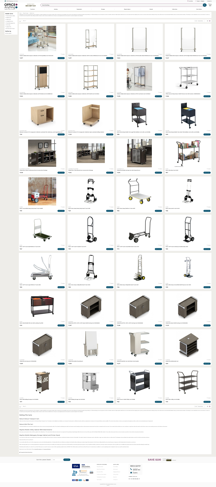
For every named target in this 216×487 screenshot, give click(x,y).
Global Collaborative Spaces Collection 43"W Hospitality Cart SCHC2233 (36, 55)
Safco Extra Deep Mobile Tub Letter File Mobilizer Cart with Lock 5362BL (182, 132)
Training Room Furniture (101, 476)
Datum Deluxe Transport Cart (29, 419)
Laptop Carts (8, 26)
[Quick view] (42, 51)
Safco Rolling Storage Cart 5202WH (76, 399)
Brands (151, 9)
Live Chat (191, 1)
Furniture (32, 9)
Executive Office (100, 471)
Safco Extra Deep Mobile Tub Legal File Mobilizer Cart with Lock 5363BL (133, 132)
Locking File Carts (9, 21)
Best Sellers (199, 9)
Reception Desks (100, 466)
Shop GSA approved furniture (86, 467)
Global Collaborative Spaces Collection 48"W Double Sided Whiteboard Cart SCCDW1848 (138, 55)
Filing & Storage (25, 13)
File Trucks (8, 24)
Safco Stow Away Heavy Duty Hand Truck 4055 (79, 208)
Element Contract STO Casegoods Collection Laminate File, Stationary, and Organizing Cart (41, 132)
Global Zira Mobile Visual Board (75, 361)
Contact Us (209, 1)
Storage (103, 9)
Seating (55, 9)
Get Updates (67, 459)
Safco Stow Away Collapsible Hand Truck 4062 (79, 284)
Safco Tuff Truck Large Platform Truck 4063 (30, 284)
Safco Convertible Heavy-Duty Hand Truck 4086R (31, 208)
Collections (174, 9)
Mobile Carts (8, 17)
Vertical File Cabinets (38, 449)
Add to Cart (61, 58)
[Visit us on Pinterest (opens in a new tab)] (131, 478)
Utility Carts (8, 19)
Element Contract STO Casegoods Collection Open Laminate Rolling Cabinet (86, 132)
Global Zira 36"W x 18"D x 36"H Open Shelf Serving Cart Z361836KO (84, 323)
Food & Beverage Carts (10, 23)
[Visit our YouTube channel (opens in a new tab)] (133, 478)
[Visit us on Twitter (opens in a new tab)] (139, 478)
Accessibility (115, 466)
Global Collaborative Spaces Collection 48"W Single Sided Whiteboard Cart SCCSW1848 (186, 55)
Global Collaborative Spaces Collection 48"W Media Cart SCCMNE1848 (36, 93)
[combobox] (122, 5)
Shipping (114, 471)
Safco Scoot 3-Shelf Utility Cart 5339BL (126, 399)
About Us (115, 476)
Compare (63, 54)
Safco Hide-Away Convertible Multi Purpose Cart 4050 (178, 284)
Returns (118, 471)
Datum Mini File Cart (26, 424)
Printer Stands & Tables (10, 15)
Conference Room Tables (101, 474)
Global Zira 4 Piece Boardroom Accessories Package (80, 170)
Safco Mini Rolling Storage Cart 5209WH (29, 399)
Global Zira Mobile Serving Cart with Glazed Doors (128, 170)
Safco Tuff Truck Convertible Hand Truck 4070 (128, 246)
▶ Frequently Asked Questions (25, 452)
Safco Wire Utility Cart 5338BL (173, 399)
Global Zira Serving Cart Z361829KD (28, 361)
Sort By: (196, 20)
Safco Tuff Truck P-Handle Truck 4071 (77, 246)
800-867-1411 (31, 6)
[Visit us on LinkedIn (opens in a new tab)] (137, 478)
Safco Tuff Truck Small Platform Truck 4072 (30, 246)
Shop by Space (127, 9)
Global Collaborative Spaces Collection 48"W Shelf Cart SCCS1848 (83, 93)
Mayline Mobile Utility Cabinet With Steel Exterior (35, 430)
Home (20, 13)
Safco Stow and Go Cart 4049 (173, 208)
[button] (207, 20)
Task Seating (99, 479)
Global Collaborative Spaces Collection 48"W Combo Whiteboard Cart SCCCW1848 (87, 55)
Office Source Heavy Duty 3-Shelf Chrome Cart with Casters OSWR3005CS (183, 93)
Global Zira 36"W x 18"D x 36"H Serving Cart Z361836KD (130, 323)
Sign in (198, 1)
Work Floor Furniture (101, 469)
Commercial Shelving (47, 449)
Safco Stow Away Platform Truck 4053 (126, 208)
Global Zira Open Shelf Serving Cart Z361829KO (177, 323)
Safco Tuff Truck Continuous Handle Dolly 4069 (177, 246)
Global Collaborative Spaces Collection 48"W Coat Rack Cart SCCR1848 (133, 93)
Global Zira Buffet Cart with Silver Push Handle (128, 361)
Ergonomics (79, 9)
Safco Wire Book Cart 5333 (172, 170)
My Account (115, 469)
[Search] (205, 5)
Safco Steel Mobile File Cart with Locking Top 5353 (31, 323)
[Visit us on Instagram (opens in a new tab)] (135, 478)
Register (202, 1)
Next (24, 20)
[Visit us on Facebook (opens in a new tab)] (129, 478)
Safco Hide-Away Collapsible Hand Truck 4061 (128, 284)
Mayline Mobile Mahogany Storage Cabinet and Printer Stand (39, 435)
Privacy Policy (115, 474)
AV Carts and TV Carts (10, 28)
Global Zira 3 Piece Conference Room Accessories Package (33, 170)
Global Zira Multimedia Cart (172, 361)
